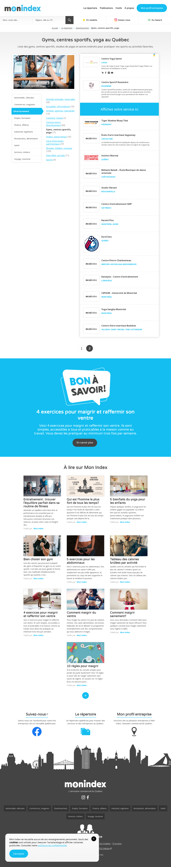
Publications (106, 8)
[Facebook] (88, 797)
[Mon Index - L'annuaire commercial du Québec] (22, 8)
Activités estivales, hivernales (60, 99)
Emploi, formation (22, 118)
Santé (16, 145)
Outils (119, 8)
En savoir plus (85, 442)
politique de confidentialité (52, 845)
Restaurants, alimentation (26, 138)
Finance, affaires (21, 125)
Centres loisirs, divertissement (53, 124)
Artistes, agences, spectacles (60, 110)
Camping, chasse (54, 118)
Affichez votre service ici (119, 109)
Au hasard (156, 20)
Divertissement (82, 28)
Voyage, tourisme (22, 159)
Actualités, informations (58, 106)
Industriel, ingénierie (23, 131)
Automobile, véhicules (24, 97)
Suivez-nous (124, 20)
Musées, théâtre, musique (59, 148)
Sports (49, 159)
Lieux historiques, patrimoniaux (55, 142)
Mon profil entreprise (152, 8)
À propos (129, 8)
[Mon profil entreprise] (85, 831)
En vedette (91, 20)
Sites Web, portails (55, 155)
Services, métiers (22, 152)
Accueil (55, 28)
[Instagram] (83, 797)
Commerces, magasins (24, 104)
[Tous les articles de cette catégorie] (85, 695)
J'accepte (18, 853)
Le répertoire (90, 8)
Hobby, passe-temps (56, 136)
